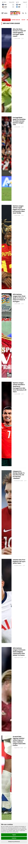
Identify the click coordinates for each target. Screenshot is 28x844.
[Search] (23, 13)
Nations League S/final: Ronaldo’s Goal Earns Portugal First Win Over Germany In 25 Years (19, 387)
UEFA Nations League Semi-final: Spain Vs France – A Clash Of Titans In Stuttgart (19, 297)
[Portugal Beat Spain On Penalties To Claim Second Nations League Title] (7, 158)
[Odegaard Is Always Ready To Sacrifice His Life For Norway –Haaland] (7, 512)
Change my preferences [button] (14, 841)
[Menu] (4, 13)
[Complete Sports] (15, 13)
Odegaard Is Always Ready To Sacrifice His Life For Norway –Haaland (18, 474)
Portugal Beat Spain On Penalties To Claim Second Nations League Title (19, 121)
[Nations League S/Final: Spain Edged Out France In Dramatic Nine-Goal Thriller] (7, 247)
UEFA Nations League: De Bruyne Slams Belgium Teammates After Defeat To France (19, 651)
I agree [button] (14, 834)
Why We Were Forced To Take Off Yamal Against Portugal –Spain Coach (19, 32)
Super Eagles (16, 19)
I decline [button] (14, 838)
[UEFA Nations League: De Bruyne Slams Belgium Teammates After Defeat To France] (7, 689)
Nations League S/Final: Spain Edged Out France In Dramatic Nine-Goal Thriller (19, 209)
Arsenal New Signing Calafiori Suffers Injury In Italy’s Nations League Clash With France (19, 741)
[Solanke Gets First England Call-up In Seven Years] (7, 601)
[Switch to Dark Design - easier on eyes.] (25, 13)
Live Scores (6, 20)
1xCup (23, 19)
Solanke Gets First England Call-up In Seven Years (19, 561)
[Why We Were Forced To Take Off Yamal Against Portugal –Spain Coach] (7, 70)
